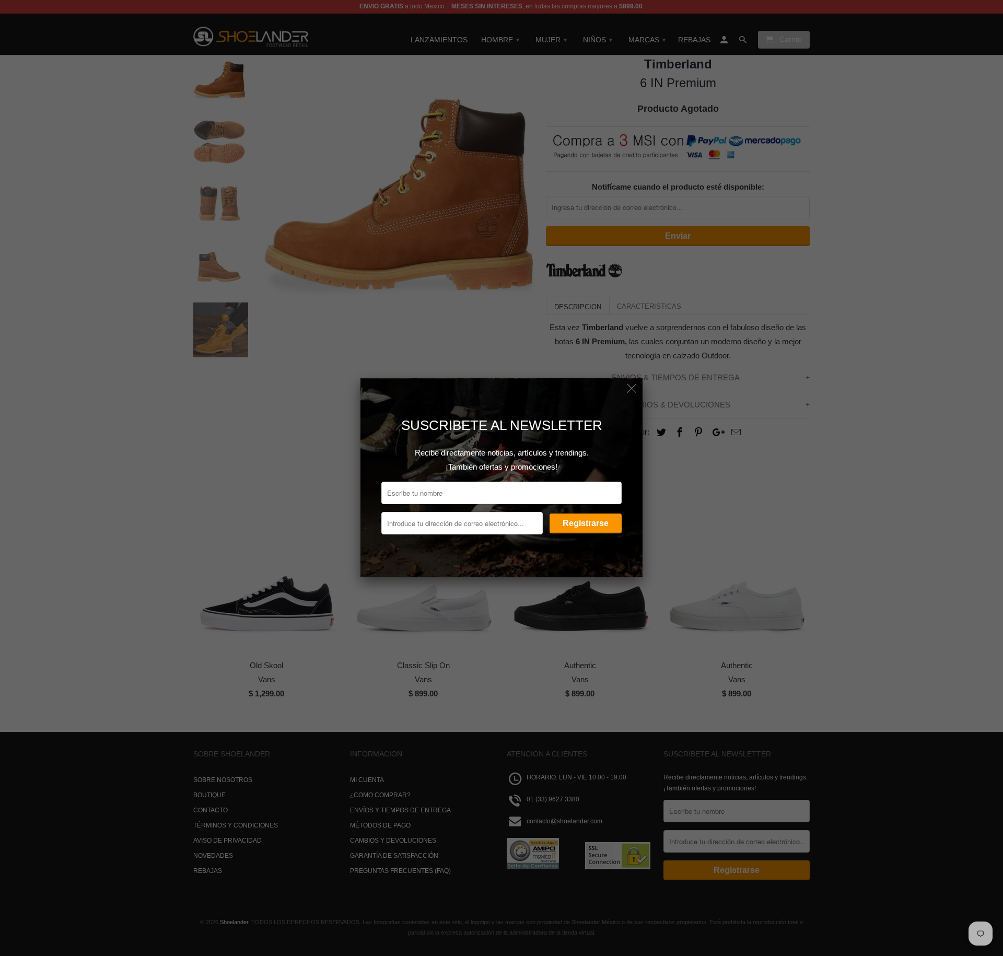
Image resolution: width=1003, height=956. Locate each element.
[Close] (632, 389)
